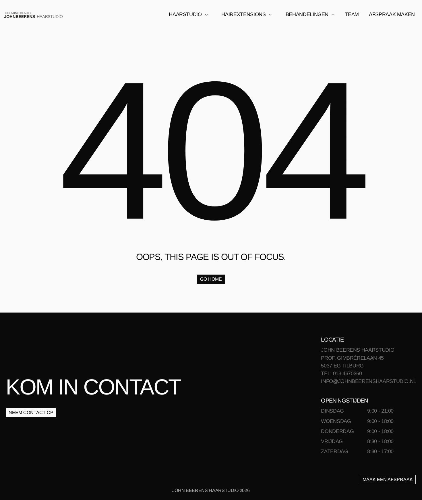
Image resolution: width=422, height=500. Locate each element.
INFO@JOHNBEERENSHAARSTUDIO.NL (368, 381)
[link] (33, 15)
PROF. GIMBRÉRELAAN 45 (352, 358)
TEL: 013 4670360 (341, 373)
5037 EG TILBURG (342, 366)
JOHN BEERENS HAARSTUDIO (357, 350)
